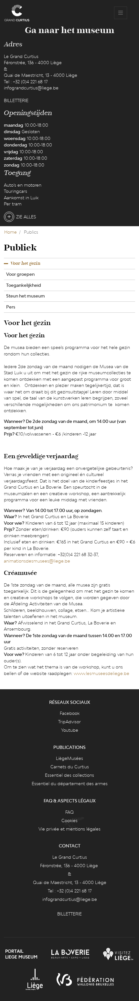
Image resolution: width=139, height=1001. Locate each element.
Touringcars (15, 191)
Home (10, 232)
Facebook (70, 713)
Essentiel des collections (69, 775)
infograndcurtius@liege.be (31, 87)
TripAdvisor (69, 721)
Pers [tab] (10, 306)
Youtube (69, 730)
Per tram (13, 203)
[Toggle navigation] (120, 12)
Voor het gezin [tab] (25, 263)
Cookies (69, 820)
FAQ (69, 812)
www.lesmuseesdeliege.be (101, 673)
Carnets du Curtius (69, 766)
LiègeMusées (69, 758)
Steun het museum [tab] (25, 295)
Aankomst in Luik (21, 197)
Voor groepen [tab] (20, 274)
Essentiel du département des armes (70, 783)
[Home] (16, 13)
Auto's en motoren (22, 185)
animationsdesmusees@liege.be (37, 561)
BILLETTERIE (16, 100)
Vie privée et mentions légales (69, 829)
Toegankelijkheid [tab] (23, 285)
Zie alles (26, 216)
